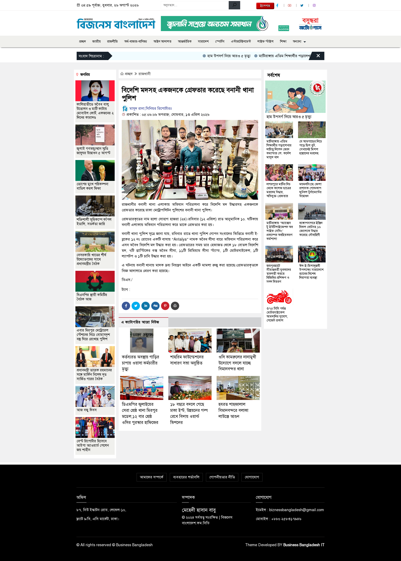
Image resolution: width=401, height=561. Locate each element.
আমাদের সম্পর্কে (151, 477)
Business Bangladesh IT (304, 545)
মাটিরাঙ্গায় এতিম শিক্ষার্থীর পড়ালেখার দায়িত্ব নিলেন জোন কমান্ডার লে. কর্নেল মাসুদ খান (307, 56)
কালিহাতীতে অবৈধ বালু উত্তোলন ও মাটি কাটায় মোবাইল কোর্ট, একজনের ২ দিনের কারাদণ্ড (95, 111)
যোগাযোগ (252, 477)
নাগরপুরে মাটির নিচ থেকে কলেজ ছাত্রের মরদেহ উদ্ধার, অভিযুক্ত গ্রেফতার (278, 190)
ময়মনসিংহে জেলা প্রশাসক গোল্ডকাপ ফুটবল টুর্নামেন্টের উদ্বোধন (310, 190)
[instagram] (314, 5)
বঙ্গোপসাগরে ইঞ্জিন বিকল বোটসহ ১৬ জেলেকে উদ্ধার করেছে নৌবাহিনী (310, 229)
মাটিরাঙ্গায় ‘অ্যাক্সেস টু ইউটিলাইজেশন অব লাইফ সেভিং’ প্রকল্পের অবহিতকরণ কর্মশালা (279, 231)
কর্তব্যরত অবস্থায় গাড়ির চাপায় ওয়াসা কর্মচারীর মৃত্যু (140, 363)
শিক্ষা (283, 41)
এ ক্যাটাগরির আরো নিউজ (140, 322)
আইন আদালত (162, 41)
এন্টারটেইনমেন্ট (241, 41)
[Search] (234, 5)
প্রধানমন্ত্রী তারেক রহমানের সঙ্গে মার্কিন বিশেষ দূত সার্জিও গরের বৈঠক (94, 374)
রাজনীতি (112, 41)
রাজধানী (144, 74)
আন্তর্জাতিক (185, 41)
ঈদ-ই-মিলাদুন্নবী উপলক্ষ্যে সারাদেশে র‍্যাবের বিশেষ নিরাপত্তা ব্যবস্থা (311, 272)
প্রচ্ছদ (82, 41)
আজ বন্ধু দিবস (87, 410)
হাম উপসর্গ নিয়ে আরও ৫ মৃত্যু (213, 56)
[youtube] (290, 5)
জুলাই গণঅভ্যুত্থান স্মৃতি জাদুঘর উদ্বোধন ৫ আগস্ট (93, 150)
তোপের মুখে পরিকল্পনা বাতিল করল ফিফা (92, 186)
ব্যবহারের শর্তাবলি (186, 477)
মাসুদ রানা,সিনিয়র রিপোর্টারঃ (150, 108)
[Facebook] (126, 306)
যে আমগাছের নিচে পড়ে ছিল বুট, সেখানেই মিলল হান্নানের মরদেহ (310, 147)
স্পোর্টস (220, 41)
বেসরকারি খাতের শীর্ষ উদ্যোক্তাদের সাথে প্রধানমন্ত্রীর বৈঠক (91, 259)
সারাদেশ (203, 41)
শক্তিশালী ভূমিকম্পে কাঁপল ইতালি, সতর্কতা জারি (94, 221)
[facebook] (277, 5)
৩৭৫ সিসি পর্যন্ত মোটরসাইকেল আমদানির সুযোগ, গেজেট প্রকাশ (277, 314)
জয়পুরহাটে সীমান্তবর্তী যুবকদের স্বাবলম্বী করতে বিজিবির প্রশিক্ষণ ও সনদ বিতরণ (278, 274)
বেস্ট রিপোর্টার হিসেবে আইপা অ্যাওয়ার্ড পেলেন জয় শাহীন (93, 445)
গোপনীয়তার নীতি (222, 477)
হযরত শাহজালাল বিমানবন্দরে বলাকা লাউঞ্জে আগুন (233, 410)
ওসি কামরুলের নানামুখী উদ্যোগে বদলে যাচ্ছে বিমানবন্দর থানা (237, 363)
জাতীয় (96, 41)
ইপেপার (265, 6)
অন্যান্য (297, 41)
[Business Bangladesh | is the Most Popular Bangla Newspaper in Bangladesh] (116, 22)
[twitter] (302, 5)
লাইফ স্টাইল (265, 41)
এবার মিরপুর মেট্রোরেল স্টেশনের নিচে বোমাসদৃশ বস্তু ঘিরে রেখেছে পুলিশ (93, 334)
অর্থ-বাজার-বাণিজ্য (135, 41)
